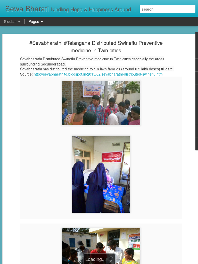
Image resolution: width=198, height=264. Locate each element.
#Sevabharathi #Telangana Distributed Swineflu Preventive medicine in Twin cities (96, 46)
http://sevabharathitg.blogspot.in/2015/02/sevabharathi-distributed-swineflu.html (98, 74)
